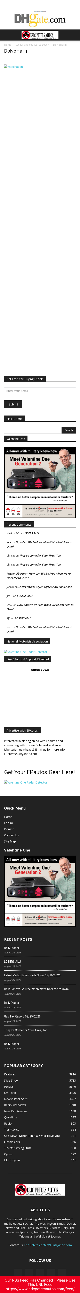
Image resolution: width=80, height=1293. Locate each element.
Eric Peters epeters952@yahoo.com (48, 1245)
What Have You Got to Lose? (32, 44)
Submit (13, 404)
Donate (9, 829)
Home (7, 44)
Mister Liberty (15, 573)
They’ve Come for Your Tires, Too (40, 555)
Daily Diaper (11, 948)
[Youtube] (62, 1273)
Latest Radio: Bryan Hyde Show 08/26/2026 (45, 587)
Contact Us (11, 835)
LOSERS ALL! (31, 533)
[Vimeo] (40, 1273)
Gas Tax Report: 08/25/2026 (22, 1016)
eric (9, 542)
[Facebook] (18, 1273)
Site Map (10, 841)
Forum (8, 823)
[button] (7, 35)
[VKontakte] (51, 1273)
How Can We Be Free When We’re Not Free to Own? (36, 989)
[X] (29, 1273)
